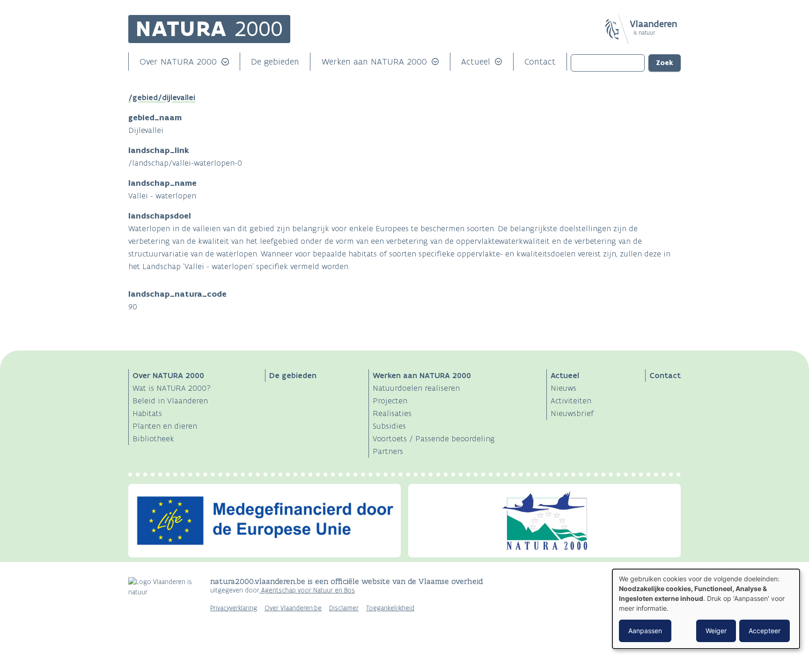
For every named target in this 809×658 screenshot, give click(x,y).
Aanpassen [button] (645, 631)
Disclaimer (344, 608)
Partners (388, 451)
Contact (540, 61)
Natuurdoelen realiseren (416, 388)
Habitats (147, 413)
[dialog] (706, 609)
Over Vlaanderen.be (293, 608)
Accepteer (764, 631)
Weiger (716, 631)
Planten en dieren (164, 426)
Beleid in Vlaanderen (170, 400)
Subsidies (389, 426)
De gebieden (275, 61)
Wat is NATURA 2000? (171, 388)
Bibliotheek (153, 438)
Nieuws (563, 388)
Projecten (390, 400)
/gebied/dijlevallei (161, 97)
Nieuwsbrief (572, 413)
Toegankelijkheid (390, 608)
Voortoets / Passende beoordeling (434, 438)
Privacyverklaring (233, 608)
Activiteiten (571, 400)
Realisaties (392, 413)
